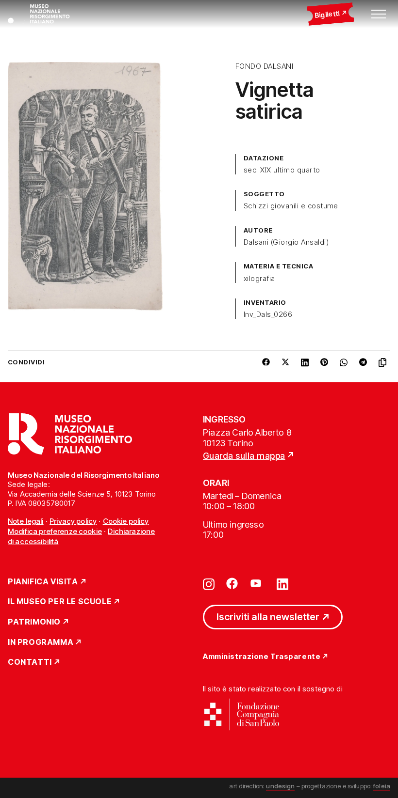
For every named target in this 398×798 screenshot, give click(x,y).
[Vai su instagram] (209, 583)
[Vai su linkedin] (282, 583)
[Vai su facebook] (232, 583)
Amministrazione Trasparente (261, 657)
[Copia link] (384, 362)
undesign (280, 786)
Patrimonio (34, 622)
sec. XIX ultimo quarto (282, 170)
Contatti (30, 662)
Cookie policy (126, 521)
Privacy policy (73, 521)
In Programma (40, 642)
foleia (381, 786)
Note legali (26, 521)
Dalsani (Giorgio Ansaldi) (286, 242)
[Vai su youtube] (257, 583)
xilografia (259, 278)
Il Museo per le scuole (60, 601)
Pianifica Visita (43, 582)
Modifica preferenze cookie (55, 531)
